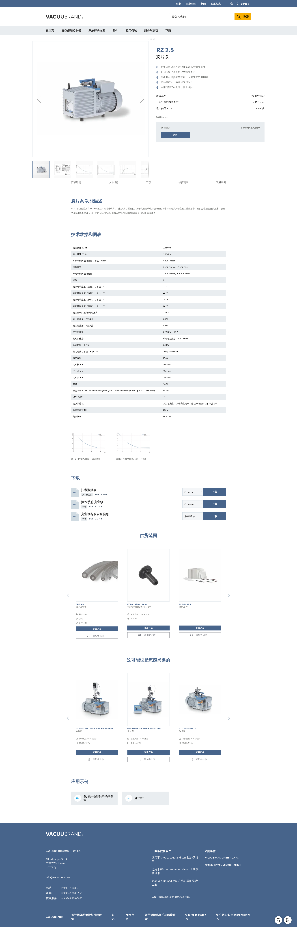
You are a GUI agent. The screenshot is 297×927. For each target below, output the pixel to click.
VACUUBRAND (54, 917)
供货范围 (183, 182)
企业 (178, 3)
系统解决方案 (96, 30)
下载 (168, 30)
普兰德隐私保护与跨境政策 (86, 917)
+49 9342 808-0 (69, 888)
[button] (39, 99)
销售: (49, 893)
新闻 (203, 3)
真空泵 (50, 30)
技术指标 (113, 182)
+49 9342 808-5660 (71, 898)
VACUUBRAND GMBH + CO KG (221, 857)
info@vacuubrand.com (59, 877)
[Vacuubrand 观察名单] (288, 920)
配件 (115, 30)
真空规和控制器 (71, 30)
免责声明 (130, 917)
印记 (113, 917)
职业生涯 (191, 3)
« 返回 (151, 39)
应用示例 (221, 182)
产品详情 (76, 182)
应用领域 (131, 30)
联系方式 (216, 3)
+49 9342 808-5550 (71, 893)
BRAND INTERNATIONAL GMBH (222, 865)
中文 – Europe (241, 3)
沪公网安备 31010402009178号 (233, 917)
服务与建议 (151, 30)
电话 (48, 888)
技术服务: (52, 898)
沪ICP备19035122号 (195, 917)
